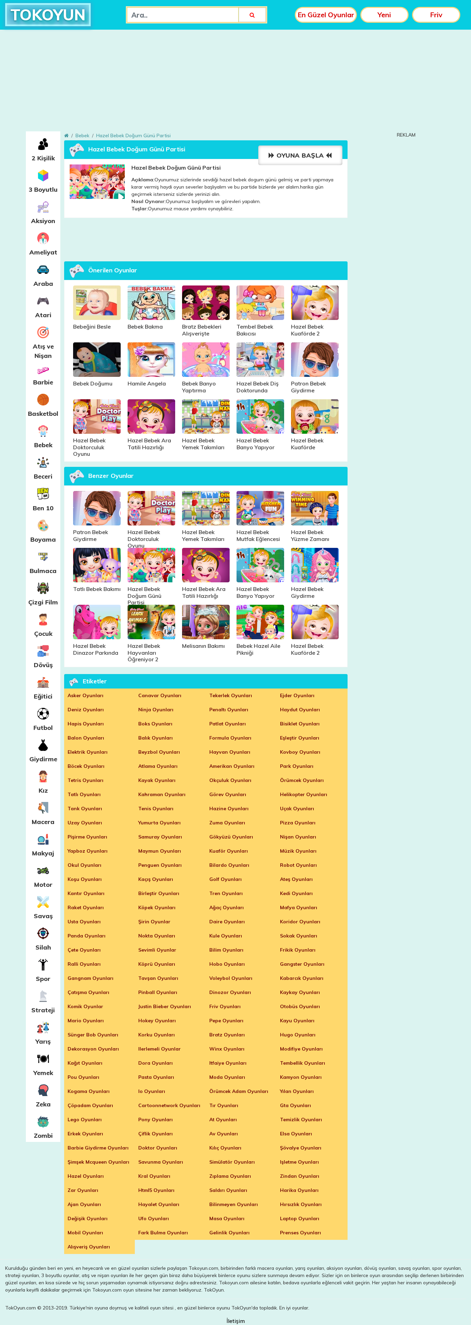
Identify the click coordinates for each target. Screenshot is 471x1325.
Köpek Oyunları (157, 907)
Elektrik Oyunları (88, 752)
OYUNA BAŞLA (300, 155)
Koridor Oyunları (300, 922)
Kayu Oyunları (297, 1020)
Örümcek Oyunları (302, 780)
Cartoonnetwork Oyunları (169, 1105)
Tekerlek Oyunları (230, 695)
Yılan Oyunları (297, 1091)
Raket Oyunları (86, 907)
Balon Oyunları (86, 738)
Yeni (384, 14)
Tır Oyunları (223, 1105)
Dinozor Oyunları (230, 992)
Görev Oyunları (227, 794)
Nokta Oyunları (156, 936)
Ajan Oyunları (84, 1204)
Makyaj (43, 853)
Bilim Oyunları (226, 950)
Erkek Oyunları (85, 1134)
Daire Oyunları (227, 922)
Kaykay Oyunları (300, 992)
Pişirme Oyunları (87, 837)
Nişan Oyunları (298, 837)
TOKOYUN (48, 14)
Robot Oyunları (298, 865)
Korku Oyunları (156, 1035)
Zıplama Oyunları (230, 1176)
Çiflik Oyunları (155, 1134)
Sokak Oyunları (298, 936)
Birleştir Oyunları (158, 893)
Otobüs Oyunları (300, 1006)
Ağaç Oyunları (226, 907)
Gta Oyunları (295, 1105)
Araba (43, 284)
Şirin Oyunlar (154, 922)
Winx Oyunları (226, 1049)
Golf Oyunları (225, 879)
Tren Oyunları (226, 893)
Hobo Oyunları (227, 964)
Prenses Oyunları (300, 1232)
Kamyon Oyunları (301, 1077)
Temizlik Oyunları (301, 1119)
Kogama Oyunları (89, 1091)
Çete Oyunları (84, 950)
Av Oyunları (223, 1134)
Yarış (43, 1041)
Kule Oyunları (225, 936)
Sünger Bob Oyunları (93, 1035)
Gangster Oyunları (302, 964)
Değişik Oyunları (88, 1218)
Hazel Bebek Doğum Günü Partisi (133, 135)
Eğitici (43, 696)
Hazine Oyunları (229, 808)
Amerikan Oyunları (231, 766)
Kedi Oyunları (296, 893)
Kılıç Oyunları (225, 1148)
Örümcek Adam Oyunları (238, 1091)
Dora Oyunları (155, 1063)
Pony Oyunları (155, 1119)
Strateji (43, 1010)
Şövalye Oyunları (300, 1148)
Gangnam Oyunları (90, 978)
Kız (43, 790)
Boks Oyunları (155, 724)
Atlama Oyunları (158, 766)
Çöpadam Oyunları (90, 1105)
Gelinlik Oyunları (229, 1232)
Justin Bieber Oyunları (164, 1006)
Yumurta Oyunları (159, 823)
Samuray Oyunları (160, 837)
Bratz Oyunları (227, 1035)
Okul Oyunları (84, 865)
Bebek (43, 445)
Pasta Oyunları (156, 1077)
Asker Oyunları (85, 695)
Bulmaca (43, 571)
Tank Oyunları (85, 808)
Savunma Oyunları (160, 1162)
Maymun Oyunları (159, 851)
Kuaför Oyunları (228, 851)
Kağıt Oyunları (85, 1063)
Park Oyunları (296, 766)
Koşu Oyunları (85, 879)
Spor (43, 979)
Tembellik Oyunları (302, 1063)
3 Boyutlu (43, 189)
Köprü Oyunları (156, 964)
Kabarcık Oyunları (301, 978)
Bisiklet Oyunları (300, 724)
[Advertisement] (235, 83)
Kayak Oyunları (157, 780)
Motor (43, 885)
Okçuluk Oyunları (230, 780)
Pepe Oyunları (226, 1020)
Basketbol (43, 414)
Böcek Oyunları (86, 766)
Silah (43, 947)
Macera (43, 822)
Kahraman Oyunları (162, 794)
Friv (436, 14)
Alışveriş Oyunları (89, 1247)
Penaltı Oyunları (228, 709)
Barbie (43, 382)
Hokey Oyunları (157, 1020)
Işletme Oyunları (299, 1162)
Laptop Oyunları (299, 1218)
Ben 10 (43, 508)
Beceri (43, 476)
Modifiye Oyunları (301, 1049)
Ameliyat (43, 252)
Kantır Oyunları (86, 893)
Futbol (43, 728)
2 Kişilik (43, 158)
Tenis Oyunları (155, 808)
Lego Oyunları (85, 1119)
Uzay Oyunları (85, 823)
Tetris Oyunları (85, 780)
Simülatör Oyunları (232, 1162)
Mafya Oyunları (298, 907)
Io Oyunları (151, 1091)
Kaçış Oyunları (155, 879)
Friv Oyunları (225, 1006)
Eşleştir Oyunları (299, 738)
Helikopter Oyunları (303, 794)
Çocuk (43, 634)
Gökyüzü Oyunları (231, 837)
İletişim (236, 1320)
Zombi (43, 1136)
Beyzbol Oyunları (159, 752)
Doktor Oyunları (157, 1148)
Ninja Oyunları (155, 709)
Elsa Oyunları (296, 1134)
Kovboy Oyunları (300, 752)
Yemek (43, 1073)
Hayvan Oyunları (229, 752)
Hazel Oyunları (86, 1176)
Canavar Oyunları (159, 695)
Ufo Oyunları (153, 1218)
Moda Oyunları (227, 1077)
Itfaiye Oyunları (228, 1063)
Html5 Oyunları (156, 1190)
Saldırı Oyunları (228, 1190)
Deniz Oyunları (86, 709)
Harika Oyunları (299, 1190)
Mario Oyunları (86, 1020)
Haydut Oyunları (300, 709)
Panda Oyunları (87, 936)
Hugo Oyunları (297, 1035)
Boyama (43, 539)
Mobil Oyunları (85, 1232)
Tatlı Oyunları (84, 794)
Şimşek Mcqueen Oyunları (98, 1162)
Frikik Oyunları (297, 950)
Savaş (43, 916)
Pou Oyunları (83, 1077)
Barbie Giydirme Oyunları (98, 1148)
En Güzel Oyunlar (326, 14)
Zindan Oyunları (299, 1176)
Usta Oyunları (84, 922)
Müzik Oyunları (298, 851)
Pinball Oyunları (157, 992)
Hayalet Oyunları (158, 1204)
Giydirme (43, 759)
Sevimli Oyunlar (157, 950)
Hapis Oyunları (86, 724)
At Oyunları (223, 1119)
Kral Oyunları (154, 1176)
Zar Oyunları (83, 1190)
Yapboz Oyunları (88, 851)
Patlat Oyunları (227, 724)
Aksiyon (43, 221)
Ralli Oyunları (84, 964)
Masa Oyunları (226, 1218)
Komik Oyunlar (85, 1006)
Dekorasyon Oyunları (93, 1049)
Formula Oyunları (230, 738)
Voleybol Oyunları (230, 978)
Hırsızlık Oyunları (301, 1204)
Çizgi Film (43, 602)
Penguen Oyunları (160, 865)
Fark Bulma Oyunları (163, 1232)
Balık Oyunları (155, 738)
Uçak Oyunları (297, 808)
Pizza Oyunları (297, 823)
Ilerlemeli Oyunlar (159, 1049)
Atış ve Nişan (43, 351)
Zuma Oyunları (227, 823)
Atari (43, 315)
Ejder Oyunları (297, 695)
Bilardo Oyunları (229, 865)
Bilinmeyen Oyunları (233, 1204)
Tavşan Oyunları (158, 978)
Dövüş (43, 665)
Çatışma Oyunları (88, 992)
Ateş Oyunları (296, 879)
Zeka (43, 1104)
